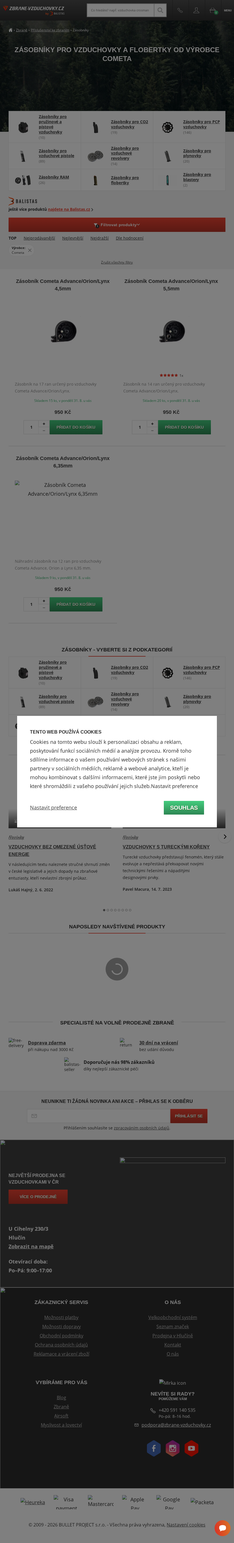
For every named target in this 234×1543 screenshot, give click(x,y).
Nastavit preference (53, 807)
